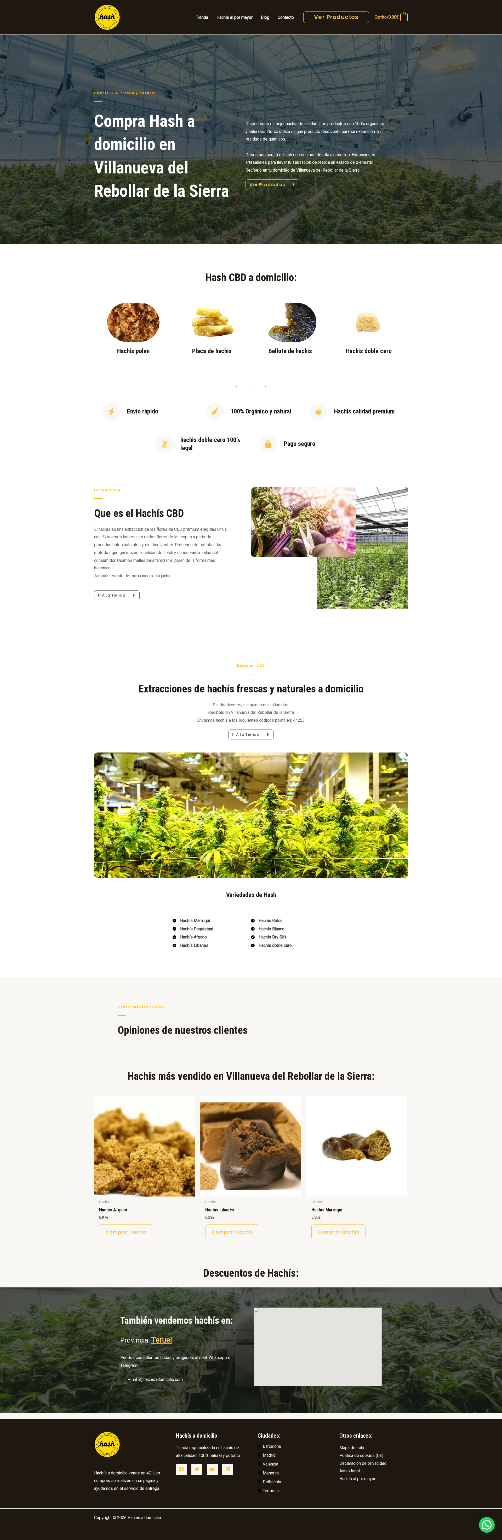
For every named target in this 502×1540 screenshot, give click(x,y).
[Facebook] (181, 1469)
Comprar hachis (126, 1232)
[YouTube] (212, 1469)
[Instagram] (227, 1469)
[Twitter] (196, 1469)
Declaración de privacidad (362, 1463)
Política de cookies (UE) (361, 1455)
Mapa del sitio (352, 1447)
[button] (487, 1525)
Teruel (161, 1339)
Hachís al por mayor (357, 1478)
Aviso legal (349, 1470)
